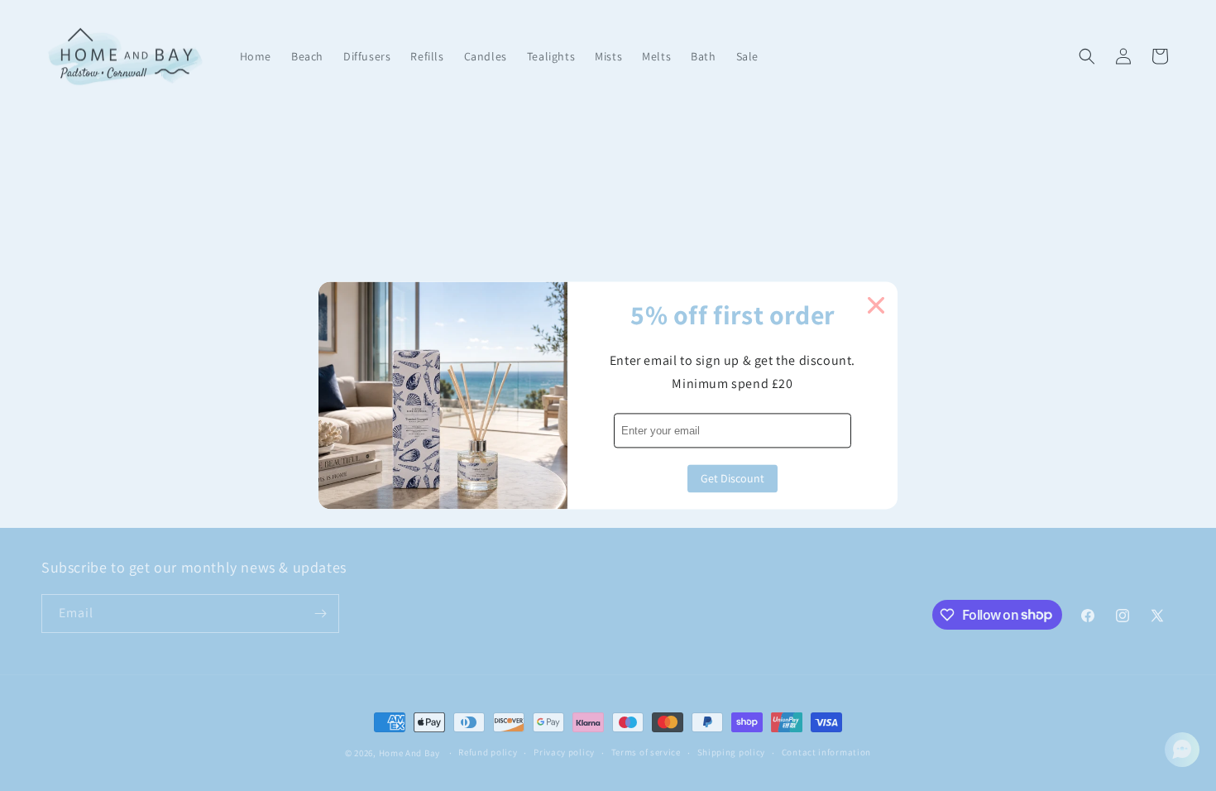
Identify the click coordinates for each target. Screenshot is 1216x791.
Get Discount (732, 479)
